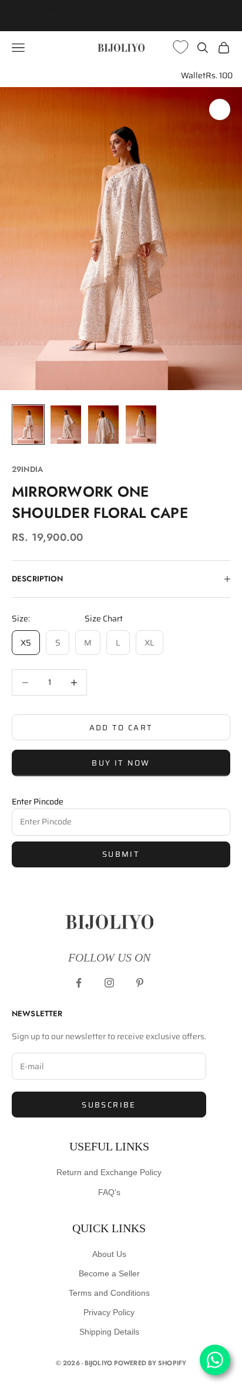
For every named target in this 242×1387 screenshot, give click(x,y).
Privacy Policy (109, 1312)
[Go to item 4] (141, 424)
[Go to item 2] (65, 424)
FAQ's (109, 1192)
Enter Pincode (37, 801)
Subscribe (109, 1105)
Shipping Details (109, 1331)
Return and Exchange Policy (109, 1172)
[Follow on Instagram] (109, 983)
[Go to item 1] (28, 424)
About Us (109, 1254)
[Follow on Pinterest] (140, 983)
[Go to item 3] (103, 424)
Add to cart (121, 727)
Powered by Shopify (150, 1363)
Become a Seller (109, 1273)
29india (27, 469)
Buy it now (121, 763)
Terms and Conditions (109, 1293)
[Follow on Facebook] (79, 983)
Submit (121, 854)
